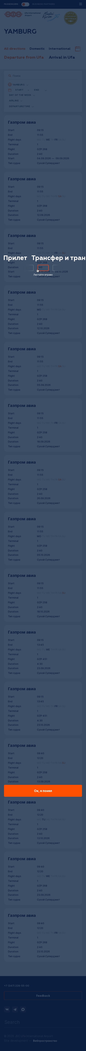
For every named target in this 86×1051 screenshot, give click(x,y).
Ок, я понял (43, 791)
